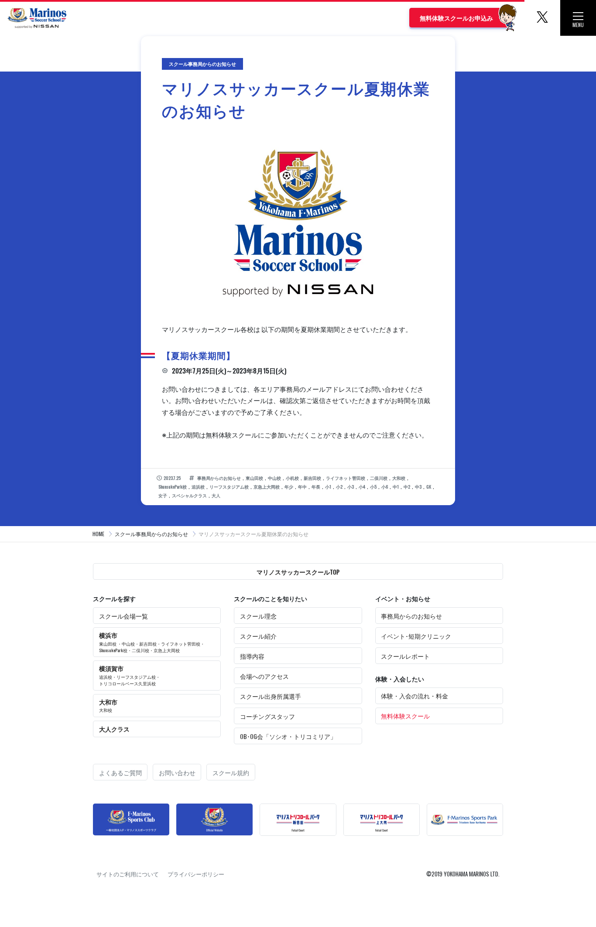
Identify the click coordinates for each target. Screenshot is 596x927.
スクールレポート (405, 655)
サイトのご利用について (127, 873)
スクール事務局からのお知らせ (151, 533)
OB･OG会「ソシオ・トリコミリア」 (288, 736)
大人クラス (114, 728)
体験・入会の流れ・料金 (414, 695)
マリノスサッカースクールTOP (298, 571)
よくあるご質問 (120, 772)
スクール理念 (258, 615)
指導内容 (252, 655)
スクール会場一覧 (123, 615)
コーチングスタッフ (267, 716)
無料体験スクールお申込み (456, 17)
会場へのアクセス (264, 676)
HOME (98, 533)
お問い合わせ (177, 772)
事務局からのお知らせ (411, 615)
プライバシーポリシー (196, 873)
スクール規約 (230, 772)
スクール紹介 (258, 635)
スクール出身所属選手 (270, 696)
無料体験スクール (405, 715)
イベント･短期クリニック (416, 635)
